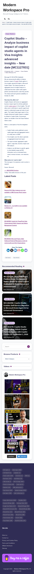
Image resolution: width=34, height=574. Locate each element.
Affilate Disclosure (7, 545)
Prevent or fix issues (8, 484)
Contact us (5, 538)
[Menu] (9, 18)
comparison (17, 472)
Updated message (20, 490)
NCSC (27, 475)
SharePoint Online (20, 520)
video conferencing (19, 493)
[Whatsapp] (22, 250)
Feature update (8, 475)
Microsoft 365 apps (23, 506)
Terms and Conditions (8, 543)
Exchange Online (22, 503)
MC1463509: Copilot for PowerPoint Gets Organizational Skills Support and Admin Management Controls (16, 223)
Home (3, 22)
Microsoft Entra (7, 511)
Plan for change (18, 481)
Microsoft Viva (20, 514)
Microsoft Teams (8, 514)
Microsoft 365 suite (24, 508)
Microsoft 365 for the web (10, 508)
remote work (20, 484)
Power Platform (10, 34)
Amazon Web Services (9, 500)
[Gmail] (18, 250)
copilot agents (12, 106)
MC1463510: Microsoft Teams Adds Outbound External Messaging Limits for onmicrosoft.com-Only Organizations (15, 241)
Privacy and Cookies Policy (10, 540)
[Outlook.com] (15, 250)
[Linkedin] (8, 250)
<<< (11, 170)
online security (7, 481)
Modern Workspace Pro (16, 7)
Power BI (19, 517)
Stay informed (16, 257)
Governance (19, 475)
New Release (18, 478)
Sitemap (4, 548)
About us (4, 535)
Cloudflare (22, 500)
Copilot (16, 81)
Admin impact (16, 469)
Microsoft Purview (20, 511)
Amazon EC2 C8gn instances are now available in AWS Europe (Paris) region (15, 191)
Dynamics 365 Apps (8, 503)
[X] (11, 250)
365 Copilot (6, 469)
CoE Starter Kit (7, 472)
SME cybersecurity (17, 487)
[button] (28, 346)
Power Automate (8, 517)
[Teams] (25, 250)
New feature (8, 257)
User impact (7, 493)
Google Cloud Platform (9, 506)
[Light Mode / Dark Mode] (5, 18)
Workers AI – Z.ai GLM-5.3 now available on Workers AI (15, 207)
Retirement (6, 487)
